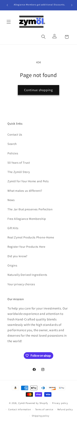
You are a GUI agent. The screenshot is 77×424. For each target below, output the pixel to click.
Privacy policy (60, 403)
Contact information (19, 409)
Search (12, 144)
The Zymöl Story (18, 172)
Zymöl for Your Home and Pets (28, 181)
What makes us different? (24, 191)
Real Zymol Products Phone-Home (30, 237)
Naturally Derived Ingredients (27, 275)
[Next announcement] (72, 5)
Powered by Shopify (37, 402)
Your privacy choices (21, 284)
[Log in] (55, 37)
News (11, 200)
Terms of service (44, 409)
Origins (12, 265)
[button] (8, 22)
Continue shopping (38, 90)
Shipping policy (40, 415)
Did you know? (17, 256)
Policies (12, 153)
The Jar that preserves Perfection (30, 209)
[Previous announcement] (7, 5)
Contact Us (14, 134)
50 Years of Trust (18, 163)
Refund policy (65, 409)
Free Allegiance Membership (26, 219)
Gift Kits (12, 228)
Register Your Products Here (26, 247)
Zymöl (21, 402)
